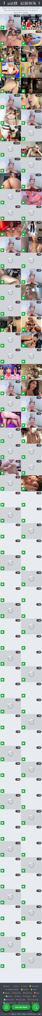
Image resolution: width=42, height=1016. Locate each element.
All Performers (32, 1014)
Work (19, 1014)
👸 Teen (34, 989)
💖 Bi (35, 996)
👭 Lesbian (27, 996)
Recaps (24, 1014)
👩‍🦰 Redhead (27, 993)
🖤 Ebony (15, 986)
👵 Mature (24, 989)
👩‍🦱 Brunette (16, 993)
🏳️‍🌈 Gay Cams (21, 1000)
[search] (36, 1007)
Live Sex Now (21, 1007)
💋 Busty (17, 996)
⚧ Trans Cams (33, 1000)
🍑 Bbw (36, 993)
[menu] (6, 1007)
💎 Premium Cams (9, 1003)
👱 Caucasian (34, 986)
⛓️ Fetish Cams (23, 1003)
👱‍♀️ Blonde (6, 993)
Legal (39, 1014)
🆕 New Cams (9, 1000)
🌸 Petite (9, 996)
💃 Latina (24, 986)
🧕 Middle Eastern (12, 989)
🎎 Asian (6, 986)
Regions (13, 1014)
